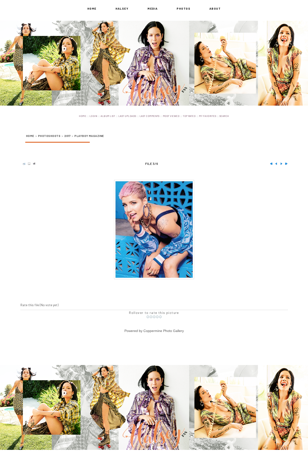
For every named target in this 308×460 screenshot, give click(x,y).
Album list (108, 116)
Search (224, 116)
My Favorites (207, 116)
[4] (157, 316)
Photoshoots (49, 135)
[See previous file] (275, 163)
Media (153, 8)
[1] (147, 316)
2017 (67, 135)
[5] (160, 316)
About (215, 8)
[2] (151, 316)
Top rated (189, 116)
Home (91, 8)
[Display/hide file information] (28, 163)
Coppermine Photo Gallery (163, 331)
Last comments (150, 116)
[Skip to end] (285, 163)
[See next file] (280, 163)
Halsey (122, 8)
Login (93, 116)
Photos (183, 8)
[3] (154, 316)
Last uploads (127, 116)
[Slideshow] (33, 163)
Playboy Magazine (89, 135)
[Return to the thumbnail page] (22, 163)
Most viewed (171, 116)
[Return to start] (270, 163)
